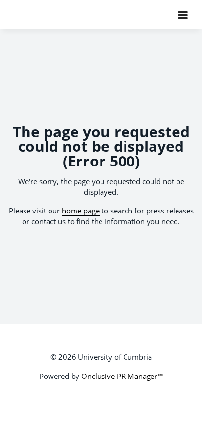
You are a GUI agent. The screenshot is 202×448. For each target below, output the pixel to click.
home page (81, 210)
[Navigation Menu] (183, 14)
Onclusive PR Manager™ (122, 376)
